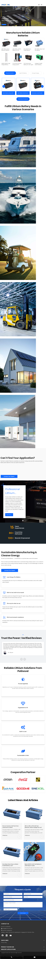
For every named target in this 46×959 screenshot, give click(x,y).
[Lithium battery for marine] (18, 196)
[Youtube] (10, 935)
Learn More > (9, 514)
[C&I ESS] (17, 421)
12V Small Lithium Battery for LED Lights (28, 64)
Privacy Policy (4, 942)
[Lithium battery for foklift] (18, 309)
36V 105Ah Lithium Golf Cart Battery (39, 49)
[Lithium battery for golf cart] (18, 253)
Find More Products (23, 99)
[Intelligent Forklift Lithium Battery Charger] (39, 57)
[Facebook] (2, 935)
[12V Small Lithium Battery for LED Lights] (28, 57)
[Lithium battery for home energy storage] (18, 365)
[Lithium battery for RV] (18, 140)
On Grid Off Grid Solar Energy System (17, 64)
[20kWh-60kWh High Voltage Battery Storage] (6, 57)
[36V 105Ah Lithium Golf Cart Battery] (39, 42)
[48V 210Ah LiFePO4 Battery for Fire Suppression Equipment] (17, 42)
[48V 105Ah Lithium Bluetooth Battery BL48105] (6, 42)
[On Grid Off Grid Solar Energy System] (17, 57)
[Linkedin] (6, 935)
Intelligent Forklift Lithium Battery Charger (38, 64)
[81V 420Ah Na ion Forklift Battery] (28, 42)
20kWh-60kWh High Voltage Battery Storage (5, 64)
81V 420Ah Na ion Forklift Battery (27, 49)
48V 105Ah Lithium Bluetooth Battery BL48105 (5, 49)
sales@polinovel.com (7, 928)
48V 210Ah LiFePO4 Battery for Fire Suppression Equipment (17, 49)
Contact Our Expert (9, 476)
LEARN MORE (23, 19)
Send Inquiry (23, 913)
